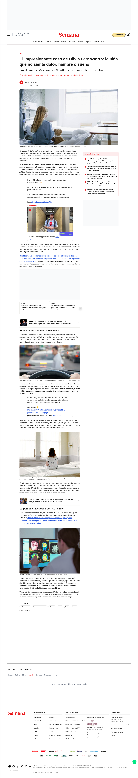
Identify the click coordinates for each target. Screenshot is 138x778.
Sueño (60, 607)
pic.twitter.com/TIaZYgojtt (37, 413)
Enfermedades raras (39, 607)
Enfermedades (25, 607)
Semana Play (38, 717)
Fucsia (36, 735)
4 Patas (36, 739)
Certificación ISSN (70, 735)
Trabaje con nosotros (118, 728)
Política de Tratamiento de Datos (75, 721)
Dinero (36, 724)
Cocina (51, 731)
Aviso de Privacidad (16, 771)
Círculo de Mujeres (55, 735)
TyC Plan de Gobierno (72, 739)
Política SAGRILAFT (71, 731)
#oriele (50, 410)
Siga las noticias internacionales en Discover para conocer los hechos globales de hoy (53, 75)
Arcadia (36, 728)
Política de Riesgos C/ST (72, 728)
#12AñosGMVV (59, 410)
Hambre (52, 607)
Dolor (67, 607)
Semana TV (37, 721)
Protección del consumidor (95, 717)
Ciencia (74, 607)
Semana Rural (53, 728)
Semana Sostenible (55, 739)
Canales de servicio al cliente (120, 725)
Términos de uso (70, 717)
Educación (52, 717)
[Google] (9, 766)
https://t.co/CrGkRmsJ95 (37, 410)
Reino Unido (24, 610)
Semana (22, 50)
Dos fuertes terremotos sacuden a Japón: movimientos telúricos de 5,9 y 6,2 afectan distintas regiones (63, 307)
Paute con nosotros (117, 732)
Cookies (113, 735)
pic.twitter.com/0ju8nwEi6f (41, 202)
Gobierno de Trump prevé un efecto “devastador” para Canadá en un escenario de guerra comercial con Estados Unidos (33, 307)
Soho (35, 731)
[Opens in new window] (13, 766)
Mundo (29, 50)
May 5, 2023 (58, 415)
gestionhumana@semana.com (97, 737)
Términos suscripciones (72, 724)
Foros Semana (53, 721)
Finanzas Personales (55, 724)
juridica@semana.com (94, 729)
